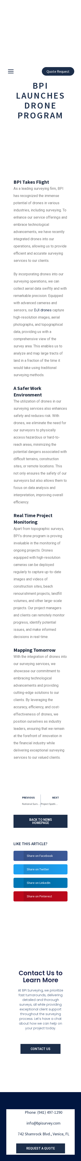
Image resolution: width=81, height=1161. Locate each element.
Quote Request (58, 71)
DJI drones (43, 310)
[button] (41, 856)
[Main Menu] (10, 71)
